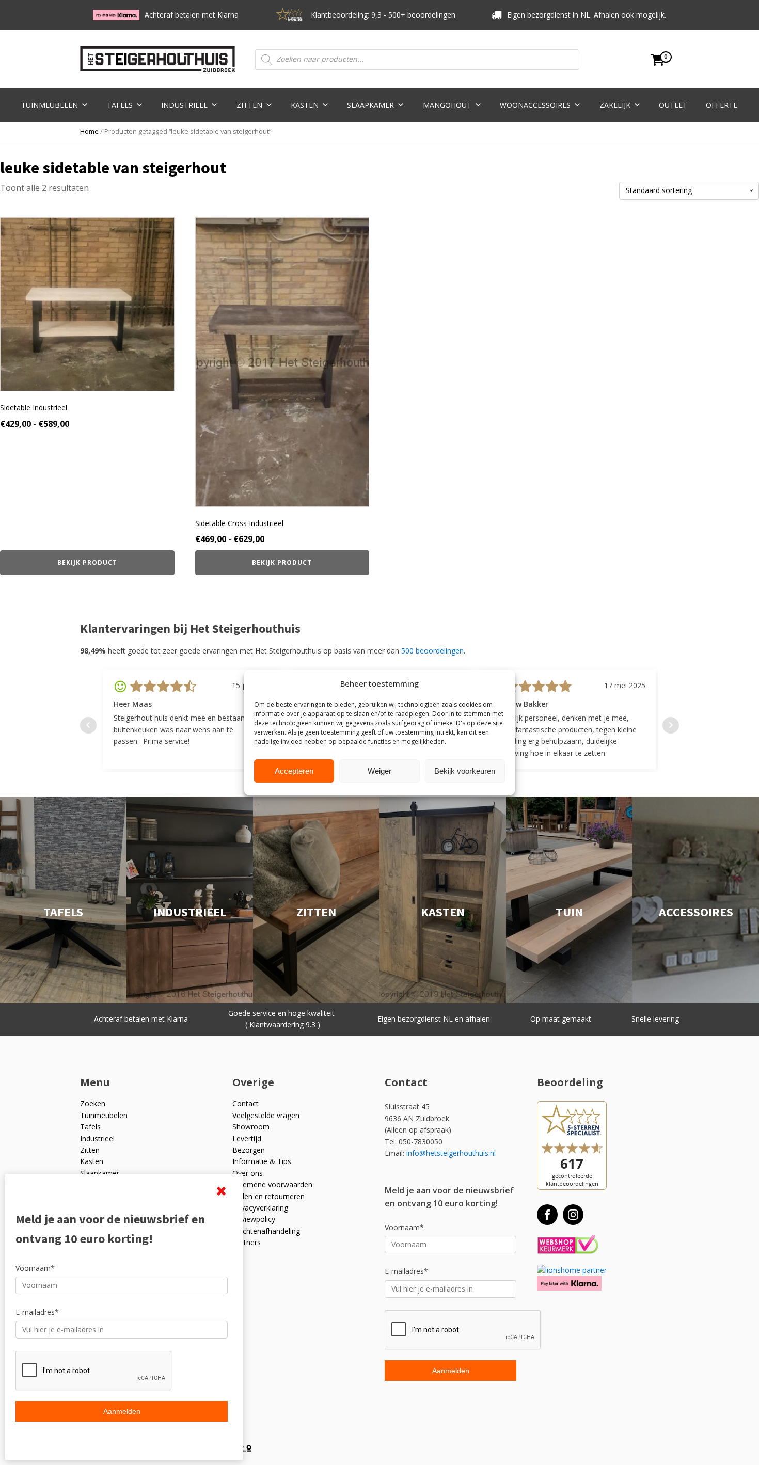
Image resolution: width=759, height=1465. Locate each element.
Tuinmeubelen (49, 105)
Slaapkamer (370, 105)
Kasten (305, 105)
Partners (246, 1242)
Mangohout (447, 105)
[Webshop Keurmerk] (567, 1245)
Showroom (251, 1127)
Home (89, 131)
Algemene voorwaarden (272, 1184)
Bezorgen (248, 1150)
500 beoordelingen (432, 651)
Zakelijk (614, 105)
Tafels (120, 105)
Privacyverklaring (260, 1208)
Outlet (673, 105)
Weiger (379, 771)
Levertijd (246, 1138)
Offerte (721, 105)
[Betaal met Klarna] (569, 1283)
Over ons (247, 1173)
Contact (245, 1103)
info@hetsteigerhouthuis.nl (451, 1153)
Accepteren (294, 771)
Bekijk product (87, 562)
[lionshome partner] (572, 1270)
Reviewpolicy (253, 1219)
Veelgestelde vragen (265, 1115)
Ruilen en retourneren (268, 1196)
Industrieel (184, 105)
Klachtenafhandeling (266, 1231)
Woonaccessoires (535, 105)
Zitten (249, 105)
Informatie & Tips (261, 1161)
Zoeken (92, 1103)
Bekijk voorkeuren (464, 771)
